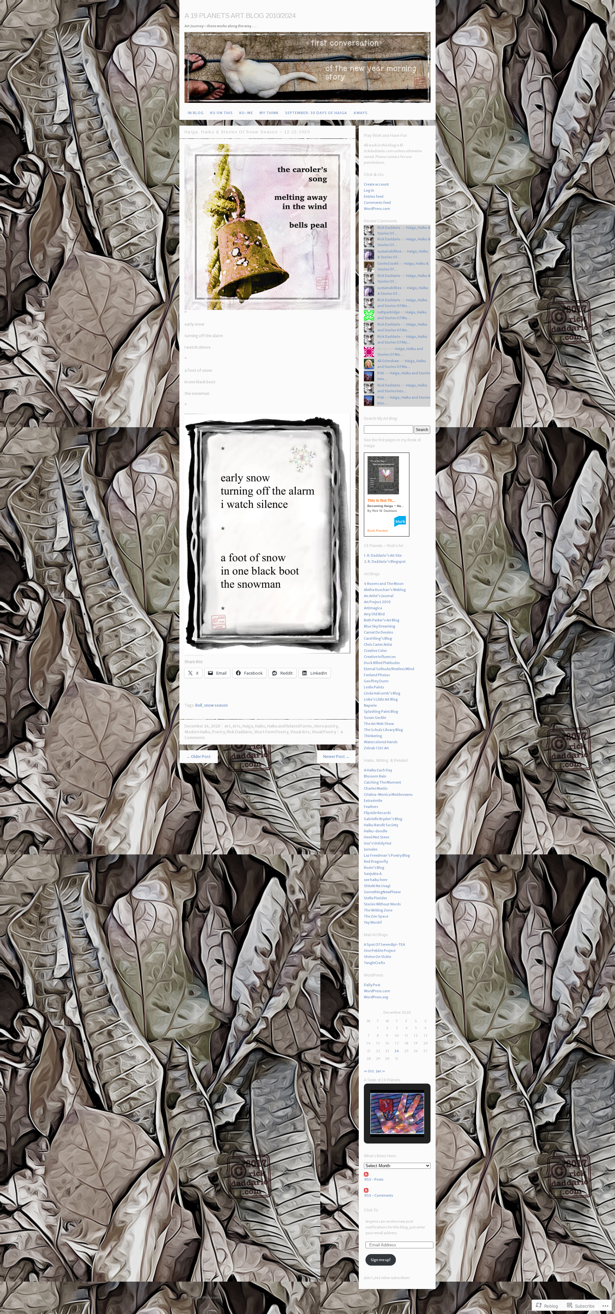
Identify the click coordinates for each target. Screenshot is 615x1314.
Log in (369, 190)
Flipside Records (377, 813)
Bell (198, 705)
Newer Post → (336, 756)
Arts (237, 726)
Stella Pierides (375, 898)
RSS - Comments (379, 1195)
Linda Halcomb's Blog (382, 693)
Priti (380, 373)
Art (228, 726)
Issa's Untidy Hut (377, 843)
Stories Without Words (382, 904)
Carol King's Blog (378, 638)
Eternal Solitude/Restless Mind (389, 669)
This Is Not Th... (381, 500)
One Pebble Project (380, 950)
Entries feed (373, 196)
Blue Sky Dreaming (379, 626)
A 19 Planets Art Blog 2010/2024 (239, 16)
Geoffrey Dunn (376, 681)
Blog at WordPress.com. (202, 1297)
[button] (382, 1120)
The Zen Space (376, 916)
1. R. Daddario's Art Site (383, 555)
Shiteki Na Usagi (377, 886)
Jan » (380, 1071)
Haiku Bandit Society (381, 825)
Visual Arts (300, 731)
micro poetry (326, 726)
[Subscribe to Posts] (397, 1174)
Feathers (371, 806)
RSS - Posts (374, 1179)
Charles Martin (376, 788)
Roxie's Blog (374, 867)
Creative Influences (380, 656)
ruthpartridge (388, 312)
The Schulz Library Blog (383, 730)
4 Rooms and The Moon (384, 583)
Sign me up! (380, 1260)
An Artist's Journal (378, 596)
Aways (361, 113)
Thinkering (373, 736)
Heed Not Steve (376, 837)
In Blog (196, 113)
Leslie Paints (374, 687)
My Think (269, 113)
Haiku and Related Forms (289, 726)
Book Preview (377, 530)
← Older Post (198, 756)
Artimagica (373, 608)
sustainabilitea (389, 251)
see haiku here (375, 879)
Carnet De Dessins (378, 632)
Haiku (260, 726)
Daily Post (372, 985)
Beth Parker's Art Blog (381, 620)
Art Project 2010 (377, 602)
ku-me (246, 113)
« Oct (369, 1071)
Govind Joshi (387, 263)
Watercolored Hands (381, 742)
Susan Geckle (375, 717)
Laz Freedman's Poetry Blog (387, 855)
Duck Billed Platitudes (382, 663)
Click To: (371, 1210)
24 (396, 1051)
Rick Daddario (239, 731)
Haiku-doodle (375, 831)
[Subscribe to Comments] (397, 1190)
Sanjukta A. (373, 873)
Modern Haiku (197, 731)
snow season (216, 705)
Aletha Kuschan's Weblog (385, 589)
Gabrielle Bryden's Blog (383, 819)
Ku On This (221, 113)
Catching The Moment (382, 782)
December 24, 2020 (202, 726)
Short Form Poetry (271, 731)
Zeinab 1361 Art (376, 748)
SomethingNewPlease (382, 892)
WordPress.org (376, 997)
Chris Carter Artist (378, 644)
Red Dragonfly (376, 861)
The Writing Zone (378, 910)
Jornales (370, 849)
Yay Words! (373, 922)
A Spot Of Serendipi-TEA (384, 944)
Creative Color (375, 650)
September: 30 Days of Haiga (316, 113)
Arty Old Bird (374, 614)
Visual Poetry (324, 731)
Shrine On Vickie (377, 956)
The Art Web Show (379, 723)
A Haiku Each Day (378, 770)
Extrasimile (373, 800)
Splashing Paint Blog (381, 711)
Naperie (370, 705)
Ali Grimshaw (388, 361)
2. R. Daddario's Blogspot (385, 561)
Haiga (247, 726)
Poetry (218, 731)
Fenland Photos (377, 675)
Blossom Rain (375, 776)
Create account (376, 184)
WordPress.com (377, 208)
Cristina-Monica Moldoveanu (388, 794)
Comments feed (377, 202)
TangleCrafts (374, 963)
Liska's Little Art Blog (381, 699)
